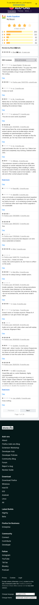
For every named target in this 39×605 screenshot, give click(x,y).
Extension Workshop (10, 448)
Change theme (7, 598)
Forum (4, 462)
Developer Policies (9, 455)
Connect (5, 537)
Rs (13, 99)
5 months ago (24, 223)
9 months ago (24, 339)
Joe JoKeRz (17, 398)
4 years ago (26, 52)
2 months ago (19, 88)
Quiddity (15, 345)
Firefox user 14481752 (11, 257)
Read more (6, 180)
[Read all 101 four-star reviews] (19, 34)
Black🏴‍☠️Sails (17, 52)
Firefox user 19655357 (11, 223)
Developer (6, 545)
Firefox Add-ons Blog (11, 444)
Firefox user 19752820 (11, 285)
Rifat (14, 249)
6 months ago (24, 272)
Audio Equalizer (13, 16)
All (3, 502)
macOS (5, 488)
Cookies (12, 578)
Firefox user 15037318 (20, 82)
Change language (8, 594)
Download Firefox (9, 480)
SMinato (15, 161)
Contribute (6, 541)
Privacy (4, 578)
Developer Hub (8, 451)
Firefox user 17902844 (11, 236)
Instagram (6, 555)
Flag (3, 78)
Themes (20, 11)
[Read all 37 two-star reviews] (19, 40)
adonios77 (16, 114)
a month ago (33, 82)
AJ (13, 146)
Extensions (12, 11)
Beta (4, 516)
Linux (4, 499)
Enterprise (6, 527)
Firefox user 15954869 (12, 215)
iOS (3, 491)
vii (13, 88)
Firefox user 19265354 (11, 364)
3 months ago (24, 127)
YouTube (5, 559)
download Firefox (19, 5)
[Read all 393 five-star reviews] (19, 31)
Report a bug (7, 466)
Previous (11, 410)
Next (28, 410)
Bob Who (16, 272)
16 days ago (26, 65)
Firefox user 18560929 (11, 339)
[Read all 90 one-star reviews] (19, 43)
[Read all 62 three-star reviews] (19, 37)
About (4, 440)
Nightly (5, 513)
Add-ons (6, 437)
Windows (6, 484)
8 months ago (24, 325)
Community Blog (9, 459)
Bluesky (5, 566)
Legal (20, 578)
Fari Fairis (16, 310)
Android (5, 495)
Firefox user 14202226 (11, 325)
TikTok (5, 562)
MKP (14, 371)
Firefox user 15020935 (11, 127)
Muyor (12, 19)
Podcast (5, 570)
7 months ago (24, 310)
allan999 (15, 195)
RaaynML (16, 188)
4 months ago (23, 161)
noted (21, 581)
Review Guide (7, 470)
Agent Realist (17, 65)
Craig (14, 304)
